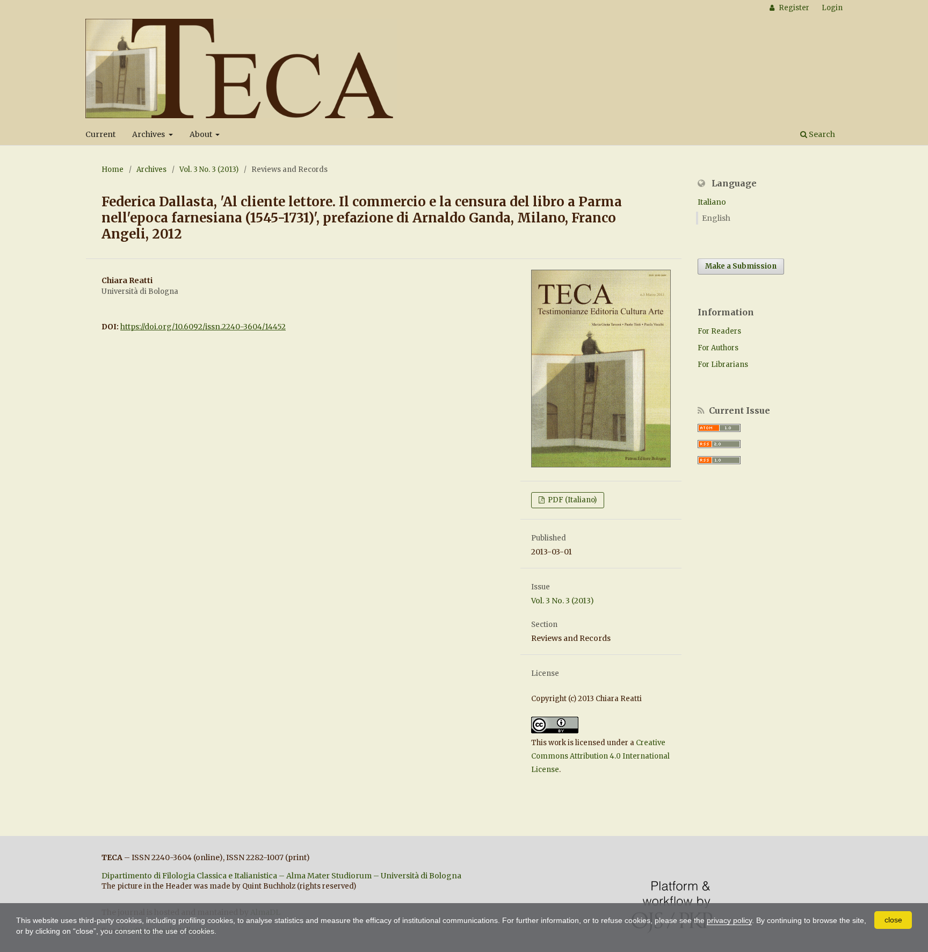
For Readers (719, 331)
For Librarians (723, 364)
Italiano (712, 202)
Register (793, 7)
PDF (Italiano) (571, 499)
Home (113, 169)
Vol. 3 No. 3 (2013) (208, 169)
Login (832, 7)
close (893, 919)
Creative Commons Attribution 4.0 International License (600, 756)
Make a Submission (741, 266)
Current (100, 134)
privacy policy (729, 920)
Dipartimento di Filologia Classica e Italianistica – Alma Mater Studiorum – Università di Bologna (281, 876)
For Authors (718, 347)
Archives (149, 134)
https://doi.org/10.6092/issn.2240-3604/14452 (203, 326)
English (716, 218)
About (202, 134)
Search (821, 134)
